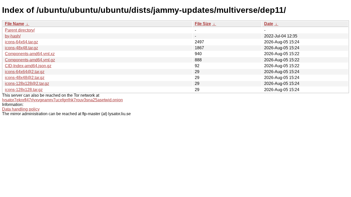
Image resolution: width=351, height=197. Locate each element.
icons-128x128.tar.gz (24, 89)
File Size (203, 24)
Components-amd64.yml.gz (30, 60)
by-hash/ (13, 36)
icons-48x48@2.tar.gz (24, 77)
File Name (14, 24)
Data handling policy (21, 109)
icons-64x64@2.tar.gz (24, 72)
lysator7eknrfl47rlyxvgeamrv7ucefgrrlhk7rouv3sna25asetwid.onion (62, 100)
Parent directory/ (20, 30)
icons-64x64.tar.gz (21, 42)
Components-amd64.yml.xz (30, 54)
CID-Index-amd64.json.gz (28, 66)
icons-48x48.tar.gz (21, 48)
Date (268, 24)
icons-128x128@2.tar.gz (27, 83)
